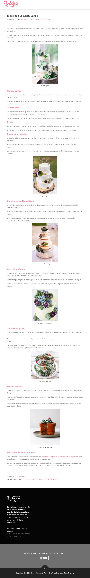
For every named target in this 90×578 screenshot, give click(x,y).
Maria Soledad (44, 20)
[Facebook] (48, 558)
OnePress (52, 573)
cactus (25, 479)
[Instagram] (41, 558)
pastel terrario (36, 479)
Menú (86, 4)
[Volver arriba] (45, 568)
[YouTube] (45, 558)
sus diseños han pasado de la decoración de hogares (59, 457)
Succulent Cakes (51, 479)
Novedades (24, 477)
